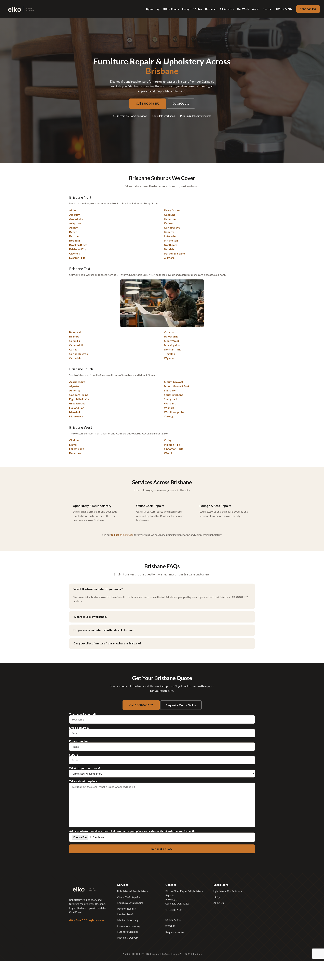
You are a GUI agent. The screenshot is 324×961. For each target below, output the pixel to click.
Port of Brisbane (174, 253)
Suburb (73, 754)
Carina (73, 349)
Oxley (168, 440)
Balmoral (75, 332)
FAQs (216, 897)
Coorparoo (171, 332)
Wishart (169, 407)
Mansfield (75, 412)
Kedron (168, 223)
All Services (227, 8)
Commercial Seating (128, 925)
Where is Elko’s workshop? (90, 616)
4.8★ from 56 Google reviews (130, 115)
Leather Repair (125, 914)
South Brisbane (173, 394)
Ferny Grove (172, 210)
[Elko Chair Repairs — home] (21, 9)
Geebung (169, 214)
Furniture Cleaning (127, 931)
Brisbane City (77, 249)
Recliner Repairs (126, 908)
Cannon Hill (76, 345)
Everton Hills (77, 257)
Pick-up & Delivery (128, 937)
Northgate (170, 244)
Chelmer (74, 440)
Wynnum (169, 358)
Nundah (169, 249)
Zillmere (169, 257)
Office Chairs (171, 8)
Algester (74, 386)
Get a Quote (180, 103)
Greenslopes (77, 403)
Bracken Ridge (78, 244)
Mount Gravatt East (176, 386)
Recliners (210, 8)
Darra (73, 444)
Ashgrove (75, 223)
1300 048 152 (308, 9)
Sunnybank (171, 399)
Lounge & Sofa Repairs (130, 902)
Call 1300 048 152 (147, 103)
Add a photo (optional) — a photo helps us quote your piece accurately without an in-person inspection (133, 831)
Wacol (168, 453)
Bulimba (74, 336)
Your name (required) (82, 714)
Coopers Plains (78, 394)
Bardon (74, 236)
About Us (218, 902)
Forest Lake (76, 448)
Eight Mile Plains (79, 399)
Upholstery (152, 8)
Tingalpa (169, 353)
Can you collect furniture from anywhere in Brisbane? (107, 643)
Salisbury (170, 390)
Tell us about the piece (83, 781)
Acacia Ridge (77, 381)
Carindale (75, 358)
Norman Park (172, 349)
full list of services (122, 534)
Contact (268, 8)
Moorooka (76, 416)
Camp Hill (75, 340)
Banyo (73, 231)
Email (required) (79, 727)
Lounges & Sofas (192, 8)
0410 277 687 (284, 8)
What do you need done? (84, 768)
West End (170, 403)
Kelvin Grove (172, 227)
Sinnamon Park (173, 448)
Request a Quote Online (181, 705)
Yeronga (169, 416)
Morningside (172, 345)
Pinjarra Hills (172, 444)
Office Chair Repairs (128, 897)
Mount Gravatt (173, 381)
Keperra (169, 231)
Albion (73, 210)
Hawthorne (171, 336)
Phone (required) (79, 741)
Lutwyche (170, 236)
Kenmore (75, 453)
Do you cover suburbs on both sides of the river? (104, 630)
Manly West (171, 340)
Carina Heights (78, 353)
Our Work (243, 8)
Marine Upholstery (127, 920)
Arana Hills (76, 218)
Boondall (74, 240)
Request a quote (174, 932)
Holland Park (77, 407)
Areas (255, 8)
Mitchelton (171, 240)
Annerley (74, 390)
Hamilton (170, 218)
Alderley (74, 214)
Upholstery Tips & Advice (227, 891)
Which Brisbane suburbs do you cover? (98, 589)
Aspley (73, 227)
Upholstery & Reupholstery (132, 891)
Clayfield (74, 253)
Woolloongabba (174, 412)
